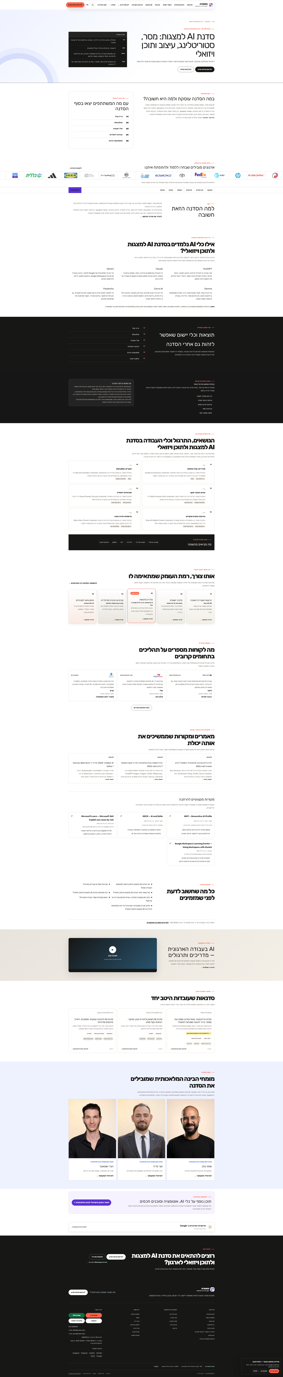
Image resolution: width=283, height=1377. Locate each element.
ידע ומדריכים (124, 5)
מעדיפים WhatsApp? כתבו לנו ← (97, 1262)
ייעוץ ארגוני (211, 1335)
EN (87, 5)
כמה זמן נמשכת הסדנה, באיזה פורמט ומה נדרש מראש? (132, 899)
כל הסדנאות (210, 1325)
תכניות (157, 5)
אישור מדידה (274, 1371)
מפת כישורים (173, 1321)
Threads (99, 1356)
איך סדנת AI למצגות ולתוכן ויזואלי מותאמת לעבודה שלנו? (134, 886)
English (156, 1366)
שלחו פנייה (93, 1315)
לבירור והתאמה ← (206, 620)
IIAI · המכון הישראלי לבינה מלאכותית (191, 1366)
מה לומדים (199, 190)
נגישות (94, 1373)
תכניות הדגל (210, 1328)
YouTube (99, 1353)
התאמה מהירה (97, 1257)
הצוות (137, 1318)
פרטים (255, 1371)
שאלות (162, 190)
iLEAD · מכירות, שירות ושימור (170, 1366)
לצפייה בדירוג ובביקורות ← (78, 1227)
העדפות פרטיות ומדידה (75, 1373)
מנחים (171, 190)
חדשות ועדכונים (134, 1325)
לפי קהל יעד (173, 1325)
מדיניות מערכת (87, 1373)
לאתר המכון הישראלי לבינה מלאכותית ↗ (91, 1202)
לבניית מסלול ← (118, 620)
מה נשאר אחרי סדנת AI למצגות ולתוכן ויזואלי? (131, 892)
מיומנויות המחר (210, 1318)
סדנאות (190, 5)
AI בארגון (149, 5)
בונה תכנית (173, 1318)
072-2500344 (73, 1326)
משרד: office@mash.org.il (77, 1330)
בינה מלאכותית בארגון (196, 22)
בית (213, 22)
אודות (113, 5)
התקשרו (94, 1321)
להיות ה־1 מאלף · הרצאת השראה (204, 1332)
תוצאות (209, 190)
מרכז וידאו (136, 1328)
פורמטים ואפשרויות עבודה (207, 1339)
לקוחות (179, 190)
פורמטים (189, 190)
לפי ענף (174, 1328)
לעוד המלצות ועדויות (141, 708)
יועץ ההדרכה (102, 5)
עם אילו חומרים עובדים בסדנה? (95, 884)
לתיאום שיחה (75, 190)
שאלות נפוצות (135, 1335)
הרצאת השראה (137, 5)
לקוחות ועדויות (135, 1314)
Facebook (84, 1353)
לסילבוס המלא (185, 69)
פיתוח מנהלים (179, 5)
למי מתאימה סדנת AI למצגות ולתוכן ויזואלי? (90, 892)
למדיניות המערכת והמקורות (158, 923)
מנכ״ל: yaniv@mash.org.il (77, 1334)
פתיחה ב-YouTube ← (207, 967)
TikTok (93, 1356)
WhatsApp (76, 1315)
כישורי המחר (167, 5)
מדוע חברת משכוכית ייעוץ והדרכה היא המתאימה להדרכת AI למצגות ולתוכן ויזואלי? (131, 907)
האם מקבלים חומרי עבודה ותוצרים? (93, 897)
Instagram (76, 1353)
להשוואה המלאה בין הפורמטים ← (83, 583)
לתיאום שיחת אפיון (75, 5)
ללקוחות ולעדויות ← (75, 168)
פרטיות (108, 1373)
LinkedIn (92, 1353)
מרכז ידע (136, 1321)
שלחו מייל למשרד (76, 1321)
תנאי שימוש (101, 1373)
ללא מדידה (264, 1371)
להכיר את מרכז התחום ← (151, 216)
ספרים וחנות (135, 1332)
